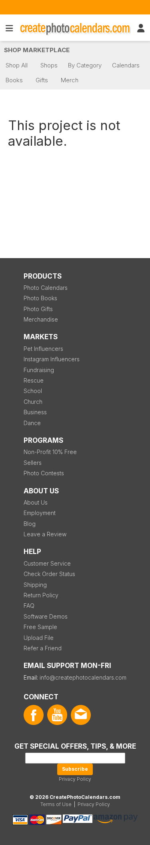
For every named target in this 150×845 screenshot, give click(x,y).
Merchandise (41, 319)
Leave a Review (45, 534)
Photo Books (40, 298)
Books (14, 80)
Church (33, 401)
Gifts (42, 80)
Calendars (126, 65)
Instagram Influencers (52, 359)
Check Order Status (49, 573)
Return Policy (41, 595)
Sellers (33, 462)
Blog (30, 523)
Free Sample (40, 626)
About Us (36, 502)
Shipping (35, 584)
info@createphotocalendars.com (83, 677)
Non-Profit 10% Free (50, 451)
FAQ (29, 605)
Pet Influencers (43, 348)
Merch (69, 80)
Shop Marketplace (37, 50)
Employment (40, 512)
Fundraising (39, 370)
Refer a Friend (43, 648)
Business (35, 412)
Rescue (34, 380)
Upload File (39, 637)
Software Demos (46, 616)
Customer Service (47, 563)
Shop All (17, 65)
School (33, 390)
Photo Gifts (38, 308)
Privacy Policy (75, 779)
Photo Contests (44, 473)
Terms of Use (56, 804)
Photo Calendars (46, 287)
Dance (32, 422)
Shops (49, 65)
